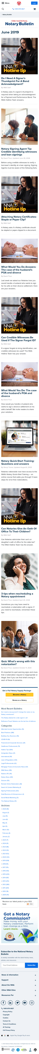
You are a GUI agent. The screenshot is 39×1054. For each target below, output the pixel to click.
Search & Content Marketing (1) (11, 787)
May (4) (4, 823)
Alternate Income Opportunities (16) (12, 729)
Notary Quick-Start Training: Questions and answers (17, 462)
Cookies (5, 1018)
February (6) (6, 833)
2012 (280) (5, 884)
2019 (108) (5, 860)
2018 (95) (5, 864)
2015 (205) (5, 874)
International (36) (6, 756)
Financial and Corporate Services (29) (13, 743)
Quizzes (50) (5, 780)
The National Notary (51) (8, 801)
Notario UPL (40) (6, 774)
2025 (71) (5, 840)
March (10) (5, 830)
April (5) (4, 826)
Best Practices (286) (7, 732)
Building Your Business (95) (10, 736)
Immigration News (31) (8, 753)
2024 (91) (5, 843)
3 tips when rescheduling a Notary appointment (17, 595)
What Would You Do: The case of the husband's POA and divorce (19, 393)
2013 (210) (5, 881)
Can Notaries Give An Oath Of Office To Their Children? (19, 530)
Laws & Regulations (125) (9, 760)
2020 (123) (5, 857)
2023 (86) (5, 847)
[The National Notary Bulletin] (19, 23)
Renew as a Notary (19, 700)
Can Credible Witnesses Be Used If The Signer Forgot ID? (18, 339)
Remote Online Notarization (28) (11, 784)
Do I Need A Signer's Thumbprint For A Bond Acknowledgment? (15, 81)
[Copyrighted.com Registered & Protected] (6, 1049)
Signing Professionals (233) (10, 791)
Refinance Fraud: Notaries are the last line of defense (18, 721)
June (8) (5, 819)
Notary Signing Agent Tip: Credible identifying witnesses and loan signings (19, 151)
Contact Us (6, 1021)
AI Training (6, 1027)
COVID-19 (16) (5, 739)
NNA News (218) (6, 770)
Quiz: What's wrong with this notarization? (18, 663)
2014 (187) (5, 878)
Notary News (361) (7, 777)
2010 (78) (5, 891)
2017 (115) (5, 867)
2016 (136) (5, 871)
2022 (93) (5, 850)
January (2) (5, 836)
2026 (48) (5, 809)
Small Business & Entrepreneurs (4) (12, 794)
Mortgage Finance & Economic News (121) (14, 767)
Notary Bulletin (7, 14)
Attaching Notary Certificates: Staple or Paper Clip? (19, 218)
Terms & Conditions (9, 1024)
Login (34, 3)
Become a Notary (19, 695)
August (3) (5, 812)
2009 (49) (5, 895)
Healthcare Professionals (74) (10, 746)
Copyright (6, 1015)
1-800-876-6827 (20, 9)
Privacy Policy (7, 1011)
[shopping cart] (32, 9)
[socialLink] (4, 1003)
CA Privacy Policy (9, 1030)
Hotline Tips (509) (7, 750)
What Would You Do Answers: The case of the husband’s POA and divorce (18, 269)
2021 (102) (5, 854)
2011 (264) (5, 888)
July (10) (5, 816)
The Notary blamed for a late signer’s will (14, 718)
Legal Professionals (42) (8, 763)
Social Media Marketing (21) (9, 798)
